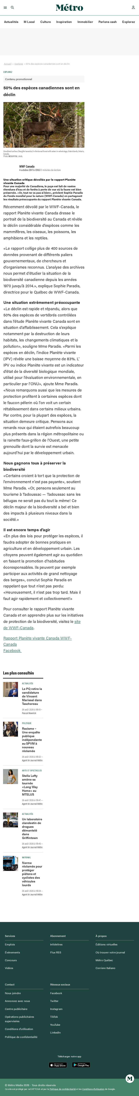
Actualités (11, 22)
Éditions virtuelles (107, 944)
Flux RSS (55, 952)
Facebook (12, 650)
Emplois (10, 944)
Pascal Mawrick (29, 713)
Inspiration (64, 22)
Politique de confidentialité (21, 1037)
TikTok (54, 1017)
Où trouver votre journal (110, 952)
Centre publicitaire (16, 1009)
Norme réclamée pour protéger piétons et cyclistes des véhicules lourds (32, 874)
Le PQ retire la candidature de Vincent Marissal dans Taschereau (32, 696)
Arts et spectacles (32, 770)
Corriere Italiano (105, 968)
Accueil (7, 63)
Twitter (54, 1001)
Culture (45, 22)
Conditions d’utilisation (19, 1029)
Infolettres (56, 944)
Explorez (128, 22)
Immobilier (85, 22)
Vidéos (9, 968)
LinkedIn (55, 1032)
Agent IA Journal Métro (32, 760)
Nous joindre (13, 993)
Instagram (56, 1009)
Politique (26, 723)
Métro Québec (104, 960)
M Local (29, 22)
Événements (12, 952)
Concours (11, 960)
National (26, 857)
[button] (4, 7)
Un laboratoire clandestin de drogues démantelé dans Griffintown (32, 828)
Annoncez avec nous (17, 1001)
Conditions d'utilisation (93, 1089)
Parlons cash (107, 22)
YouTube (55, 1025)
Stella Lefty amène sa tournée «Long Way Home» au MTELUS (30, 784)
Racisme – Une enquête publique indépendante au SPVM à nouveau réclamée (32, 739)
